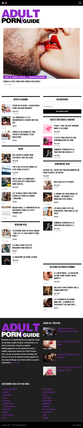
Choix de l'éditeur (18, 77)
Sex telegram (47, 412)
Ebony (5, 417)
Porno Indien (47, 397)
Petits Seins (7, 409)
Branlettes (6, 400)
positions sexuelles (49, 409)
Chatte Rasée (47, 389)
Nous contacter (77, 425)
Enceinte (6, 392)
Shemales (46, 406)
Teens (45, 415)
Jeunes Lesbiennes (49, 392)
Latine (5, 397)
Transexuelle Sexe (9, 406)
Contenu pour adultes (10, 389)
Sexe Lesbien (7, 395)
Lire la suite (15, 362)
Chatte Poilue (47, 400)
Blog (6, 77)
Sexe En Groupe (8, 403)
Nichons (45, 417)
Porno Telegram (8, 415)
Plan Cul (5, 412)
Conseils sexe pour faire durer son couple (21, 81)
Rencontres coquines (37, 77)
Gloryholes (46, 403)
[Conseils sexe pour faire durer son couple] (41, 53)
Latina (45, 395)
